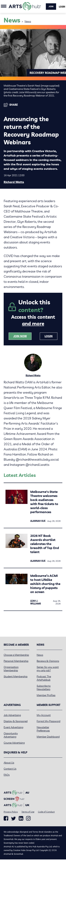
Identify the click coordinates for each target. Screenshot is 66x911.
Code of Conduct (46, 811)
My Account (44, 715)
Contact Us (10, 768)
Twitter (13, 818)
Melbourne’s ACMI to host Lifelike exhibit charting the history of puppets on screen (45, 584)
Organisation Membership (11, 668)
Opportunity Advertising (11, 735)
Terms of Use (27, 811)
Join (51, 6)
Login (62, 6)
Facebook (6, 818)
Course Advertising (14, 742)
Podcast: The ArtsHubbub (44, 678)
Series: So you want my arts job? (48, 668)
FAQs (7, 774)
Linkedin (21, 818)
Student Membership (15, 676)
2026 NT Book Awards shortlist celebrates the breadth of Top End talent (44, 544)
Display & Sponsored (15, 721)
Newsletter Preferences (43, 729)
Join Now (20, 336)
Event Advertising (13, 727)
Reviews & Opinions (48, 661)
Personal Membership (16, 661)
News (28, 21)
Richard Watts (14, 182)
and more (33, 324)
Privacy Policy (11, 811)
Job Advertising (12, 715)
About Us (9, 762)
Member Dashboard (48, 736)
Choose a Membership (16, 655)
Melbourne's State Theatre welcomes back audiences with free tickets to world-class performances (44, 502)
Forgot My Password (48, 721)
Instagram (28, 818)
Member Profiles (46, 695)
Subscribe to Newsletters (44, 687)
